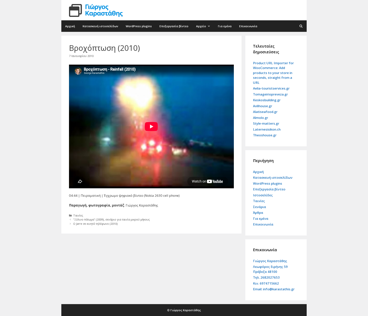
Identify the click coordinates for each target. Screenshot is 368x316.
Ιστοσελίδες (263, 195)
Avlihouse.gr (262, 106)
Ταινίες (78, 215)
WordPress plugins (139, 26)
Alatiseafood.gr (265, 111)
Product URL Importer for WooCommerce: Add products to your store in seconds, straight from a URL (273, 73)
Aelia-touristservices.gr (271, 88)
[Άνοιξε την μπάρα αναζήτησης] (301, 26)
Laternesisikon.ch (267, 129)
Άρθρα (258, 212)
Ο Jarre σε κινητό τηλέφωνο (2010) (95, 223)
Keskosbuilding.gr (267, 100)
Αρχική (70, 26)
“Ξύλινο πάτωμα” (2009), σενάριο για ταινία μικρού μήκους (111, 219)
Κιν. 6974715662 (266, 283)
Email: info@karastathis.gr (274, 289)
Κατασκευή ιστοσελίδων (100, 26)
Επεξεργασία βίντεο (173, 26)
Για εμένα (225, 26)
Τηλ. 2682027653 (266, 277)
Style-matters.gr (266, 123)
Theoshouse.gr (265, 135)
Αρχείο (201, 26)
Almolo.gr (260, 117)
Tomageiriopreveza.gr (270, 94)
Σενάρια (259, 207)
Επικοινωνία (248, 26)
